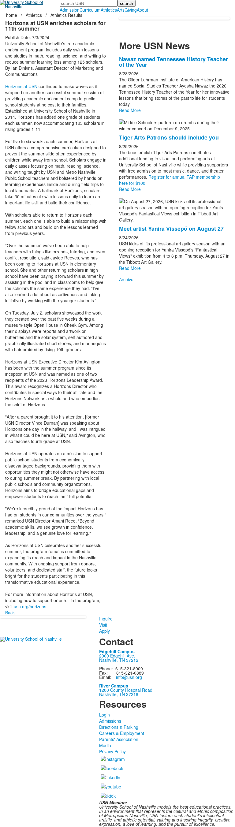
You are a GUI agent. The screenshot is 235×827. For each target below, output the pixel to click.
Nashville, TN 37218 (118, 694)
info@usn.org (129, 677)
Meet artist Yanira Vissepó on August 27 (171, 229)
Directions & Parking (118, 727)
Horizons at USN (21, 86)
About (142, 10)
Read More (130, 110)
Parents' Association (118, 739)
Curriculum (90, 10)
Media (105, 745)
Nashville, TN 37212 (118, 660)
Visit (103, 625)
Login (104, 715)
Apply (104, 631)
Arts (121, 10)
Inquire (106, 619)
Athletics (109, 10)
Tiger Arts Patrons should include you (169, 137)
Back (10, 612)
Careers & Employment (121, 733)
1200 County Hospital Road (125, 690)
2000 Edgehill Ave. (117, 656)
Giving (131, 10)
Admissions (110, 721)
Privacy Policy (112, 751)
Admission (70, 10)
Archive (126, 279)
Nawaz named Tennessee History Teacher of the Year (173, 62)
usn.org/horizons (30, 606)
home (12, 15)
